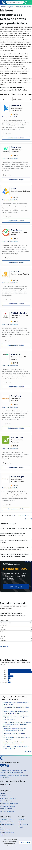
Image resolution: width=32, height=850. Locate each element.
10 (25, 516)
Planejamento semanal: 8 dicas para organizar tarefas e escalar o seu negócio (15, 734)
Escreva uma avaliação (7, 822)
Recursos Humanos (6, 801)
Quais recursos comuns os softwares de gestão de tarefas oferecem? (14, 548)
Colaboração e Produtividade (9, 803)
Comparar (8, 133)
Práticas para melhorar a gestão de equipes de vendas (16, 708)
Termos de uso (5, 830)
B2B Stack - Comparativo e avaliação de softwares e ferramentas (3, 2)
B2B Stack (2, 758)
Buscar (21, 2)
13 (25, 519)
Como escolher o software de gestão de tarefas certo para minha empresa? (14, 555)
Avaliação (3, 94)
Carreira (2, 835)
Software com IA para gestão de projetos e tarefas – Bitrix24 (16, 703)
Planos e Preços (17, 94)
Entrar (20, 822)
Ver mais (28, 751)
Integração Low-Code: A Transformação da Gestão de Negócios (16, 747)
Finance (20, 827)
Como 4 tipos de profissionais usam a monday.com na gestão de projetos (14, 729)
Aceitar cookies (25, 842)
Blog (1, 827)
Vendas (2, 793)
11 (28, 516)
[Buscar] (15, 2)
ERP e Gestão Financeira (7, 806)
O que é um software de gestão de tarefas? (16, 528)
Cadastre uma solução (7, 824)
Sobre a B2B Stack (6, 819)
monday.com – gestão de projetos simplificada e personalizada (13, 743)
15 (31, 519)
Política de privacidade (7, 832)
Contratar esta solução (16, 138)
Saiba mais (21, 819)
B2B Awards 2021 (23, 824)
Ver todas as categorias (7, 811)
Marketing (3, 795)
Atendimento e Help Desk (8, 798)
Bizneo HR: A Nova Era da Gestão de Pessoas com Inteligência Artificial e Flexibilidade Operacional (17, 724)
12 (31, 516)
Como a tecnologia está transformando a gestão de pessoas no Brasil (15, 712)
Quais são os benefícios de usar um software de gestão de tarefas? (12, 534)
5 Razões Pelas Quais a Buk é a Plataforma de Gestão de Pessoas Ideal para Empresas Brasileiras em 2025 (16, 718)
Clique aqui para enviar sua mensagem (11, 772)
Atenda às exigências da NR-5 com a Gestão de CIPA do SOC (16, 738)
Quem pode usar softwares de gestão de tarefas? (15, 541)
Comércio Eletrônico (6, 809)
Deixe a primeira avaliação (10, 117)
